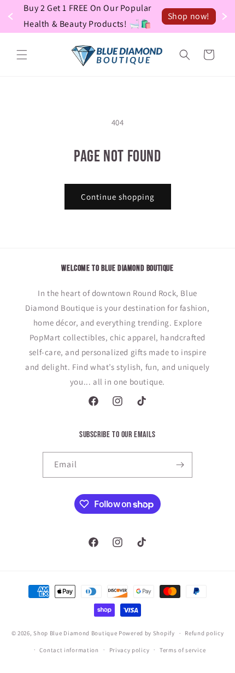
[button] (22, 55)
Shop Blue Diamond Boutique (76, 633)
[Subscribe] (180, 465)
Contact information (68, 650)
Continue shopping (118, 197)
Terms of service (182, 650)
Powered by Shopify (147, 633)
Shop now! (189, 16)
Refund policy (204, 633)
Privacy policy (129, 650)
